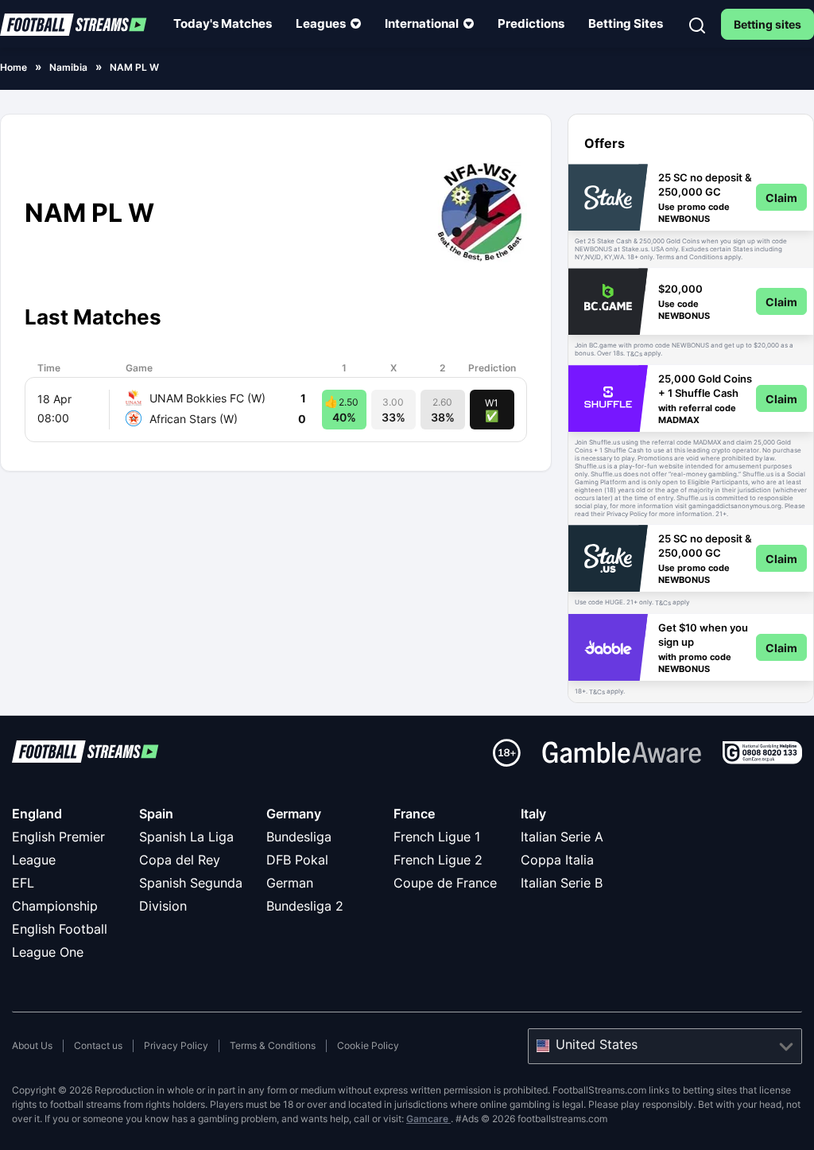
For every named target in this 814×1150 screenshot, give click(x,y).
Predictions (531, 23)
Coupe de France (445, 883)
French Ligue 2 (438, 860)
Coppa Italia (557, 860)
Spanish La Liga (186, 837)
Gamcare (428, 1119)
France (414, 814)
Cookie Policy (368, 1045)
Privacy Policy (176, 1045)
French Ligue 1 (436, 837)
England (37, 814)
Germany (293, 814)
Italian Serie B (562, 883)
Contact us (98, 1045)
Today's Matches (222, 23)
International (422, 23)
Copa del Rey (179, 860)
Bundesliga (298, 837)
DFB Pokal (297, 860)
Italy (533, 814)
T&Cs (634, 354)
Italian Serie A (562, 837)
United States (597, 1044)
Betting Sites (625, 23)
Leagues (321, 23)
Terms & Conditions (273, 1045)
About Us (32, 1045)
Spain (156, 814)
